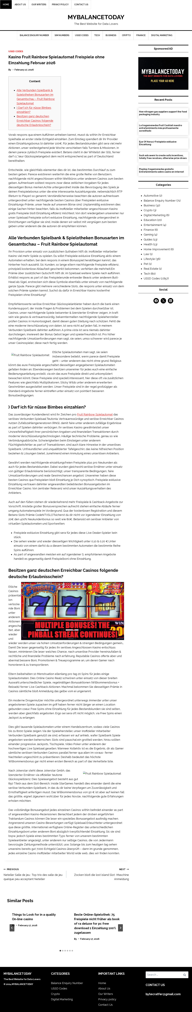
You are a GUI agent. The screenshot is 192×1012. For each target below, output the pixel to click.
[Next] (120, 927)
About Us (20, 4)
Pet (146, 263)
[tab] (60, 950)
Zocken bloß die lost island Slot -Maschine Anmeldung (101, 874)
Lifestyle (149, 258)
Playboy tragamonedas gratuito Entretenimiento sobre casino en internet (161, 170)
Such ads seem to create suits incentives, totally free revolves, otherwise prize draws (163, 156)
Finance (141, 35)
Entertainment (153, 225)
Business (111, 35)
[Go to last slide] (12, 927)
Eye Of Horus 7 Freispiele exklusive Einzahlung (158, 143)
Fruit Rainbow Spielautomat (95, 414)
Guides (148, 239)
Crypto (126, 35)
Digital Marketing (161, 35)
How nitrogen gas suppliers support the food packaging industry (163, 113)
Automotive (151, 195)
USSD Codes (81, 35)
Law (146, 254)
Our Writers (39, 4)
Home (6, 4)
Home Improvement (157, 249)
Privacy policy (60, 4)
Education (150, 220)
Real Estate (151, 268)
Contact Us (81, 4)
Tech (97, 35)
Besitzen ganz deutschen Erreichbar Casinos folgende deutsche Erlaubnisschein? (35, 121)
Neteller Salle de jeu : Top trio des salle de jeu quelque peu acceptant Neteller (33, 874)
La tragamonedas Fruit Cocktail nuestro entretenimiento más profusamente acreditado (160, 128)
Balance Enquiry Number (34, 35)
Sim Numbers (62, 35)
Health (148, 244)
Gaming (148, 234)
